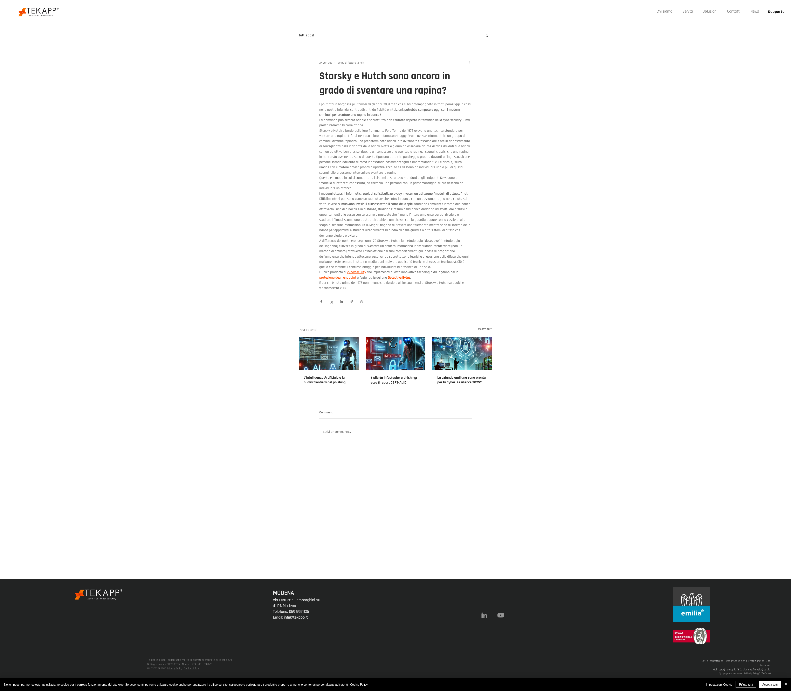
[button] (687, 11)
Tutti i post (306, 35)
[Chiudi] (786, 684)
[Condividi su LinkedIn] (341, 302)
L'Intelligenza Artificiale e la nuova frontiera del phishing (324, 380)
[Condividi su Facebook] (321, 302)
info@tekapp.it (296, 617)
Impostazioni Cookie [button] (719, 684)
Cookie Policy (191, 668)
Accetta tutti (770, 684)
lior (748, 673)
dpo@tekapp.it (727, 669)
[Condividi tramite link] (351, 302)
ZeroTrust (766, 673)
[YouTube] (501, 615)
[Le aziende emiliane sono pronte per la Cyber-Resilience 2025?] (462, 353)
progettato (728, 673)
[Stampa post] (362, 302)
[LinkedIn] (484, 615)
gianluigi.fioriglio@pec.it (756, 669)
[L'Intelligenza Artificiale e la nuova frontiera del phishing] (329, 353)
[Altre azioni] (469, 62)
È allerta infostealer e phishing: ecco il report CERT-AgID (394, 380)
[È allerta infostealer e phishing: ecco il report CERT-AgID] (396, 353)
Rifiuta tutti (746, 684)
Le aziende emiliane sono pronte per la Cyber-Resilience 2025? (461, 380)
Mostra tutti (485, 329)
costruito (739, 673)
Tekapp (756, 673)
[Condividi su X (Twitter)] (331, 302)
